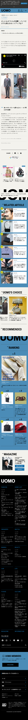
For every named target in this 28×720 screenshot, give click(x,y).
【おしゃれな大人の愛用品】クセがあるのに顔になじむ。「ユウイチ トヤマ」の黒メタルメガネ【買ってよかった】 (20, 215)
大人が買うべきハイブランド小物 (19, 249)
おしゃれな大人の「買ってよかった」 (19, 211)
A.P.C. (2, 438)
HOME (2, 193)
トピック (16, 274)
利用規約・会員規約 (18, 695)
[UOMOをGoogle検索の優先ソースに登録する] (14, 157)
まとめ (17, 407)
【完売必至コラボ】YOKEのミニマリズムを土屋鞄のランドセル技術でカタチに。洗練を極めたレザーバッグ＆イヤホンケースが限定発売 (19, 226)
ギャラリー (4, 383)
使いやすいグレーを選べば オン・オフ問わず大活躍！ (13, 33)
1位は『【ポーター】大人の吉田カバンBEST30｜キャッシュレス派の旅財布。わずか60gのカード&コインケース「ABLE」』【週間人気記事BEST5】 (20, 239)
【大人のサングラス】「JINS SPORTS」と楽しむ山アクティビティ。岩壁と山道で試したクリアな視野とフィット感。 (19, 277)
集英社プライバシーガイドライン (7, 695)
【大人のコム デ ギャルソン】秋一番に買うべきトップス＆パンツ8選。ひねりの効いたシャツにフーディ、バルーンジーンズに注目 (20, 253)
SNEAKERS (3, 382)
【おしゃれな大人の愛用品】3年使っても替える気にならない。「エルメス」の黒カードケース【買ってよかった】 (20, 266)
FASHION (7, 193)
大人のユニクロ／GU (19, 435)
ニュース (16, 223)
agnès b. (3, 409)
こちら (11, 707)
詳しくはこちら (24, 3)
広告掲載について (5, 697)
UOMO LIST (22, 315)
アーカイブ (4, 17)
